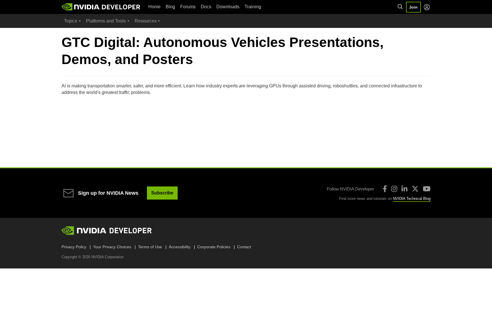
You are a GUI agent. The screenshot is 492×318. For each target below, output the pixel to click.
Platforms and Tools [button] (106, 21)
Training (253, 6)
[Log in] (426, 7)
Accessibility (179, 247)
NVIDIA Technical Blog (411, 198)
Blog (170, 6)
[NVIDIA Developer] (101, 7)
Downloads (227, 6)
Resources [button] (146, 21)
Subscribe (162, 192)
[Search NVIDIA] (400, 6)
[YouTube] (426, 188)
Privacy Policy (74, 247)
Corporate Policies (213, 247)
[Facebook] (385, 188)
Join (413, 7)
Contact (244, 247)
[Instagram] (394, 188)
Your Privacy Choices (112, 247)
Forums (188, 6)
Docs (206, 6)
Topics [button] (70, 21)
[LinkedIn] (404, 188)
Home (154, 6)
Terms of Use (150, 247)
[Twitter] (415, 188)
